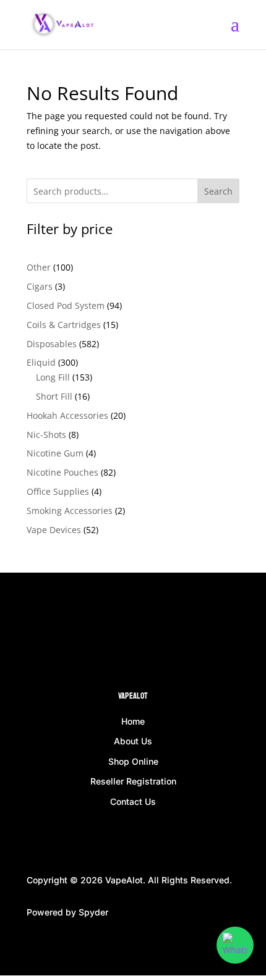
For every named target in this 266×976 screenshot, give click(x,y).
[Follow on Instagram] (61, 632)
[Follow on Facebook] (36, 632)
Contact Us (133, 801)
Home (133, 721)
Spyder (93, 912)
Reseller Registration (133, 781)
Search (218, 191)
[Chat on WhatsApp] (235, 945)
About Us (133, 741)
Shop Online (133, 761)
